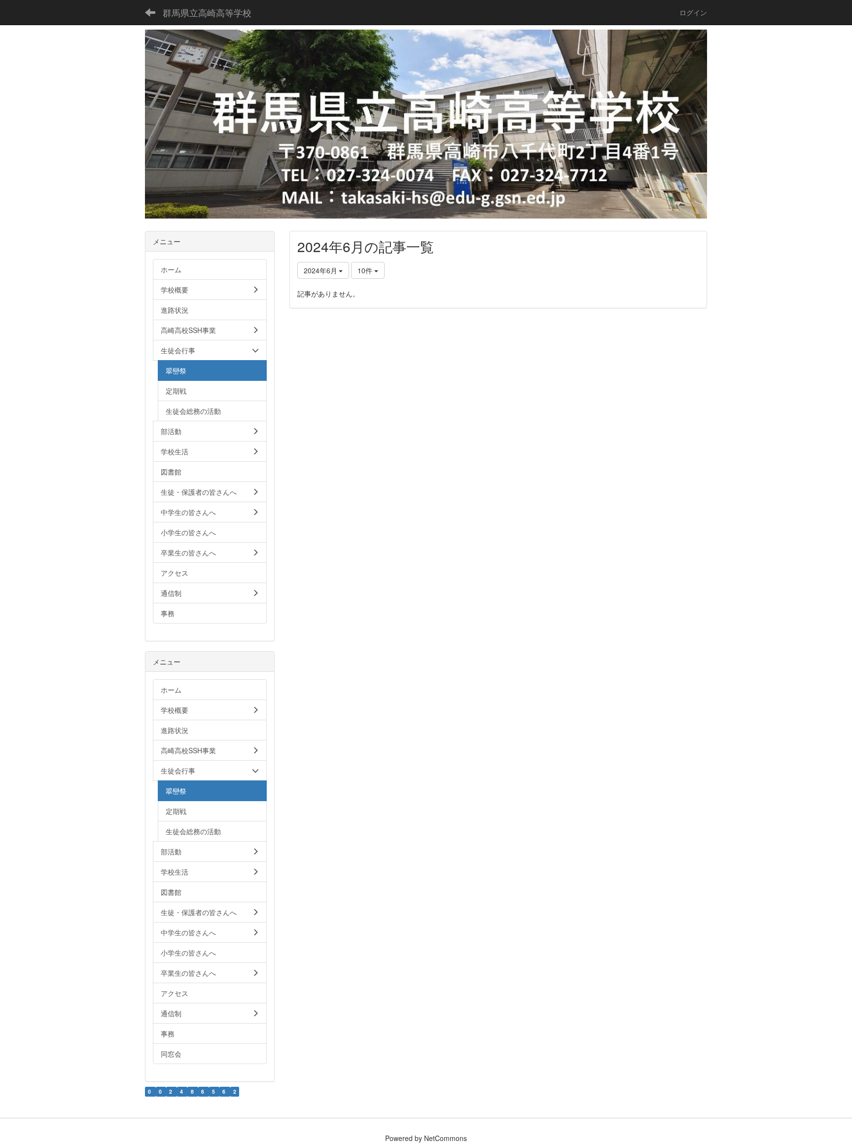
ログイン (693, 12)
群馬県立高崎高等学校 (207, 12)
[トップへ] (426, 124)
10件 (365, 270)
